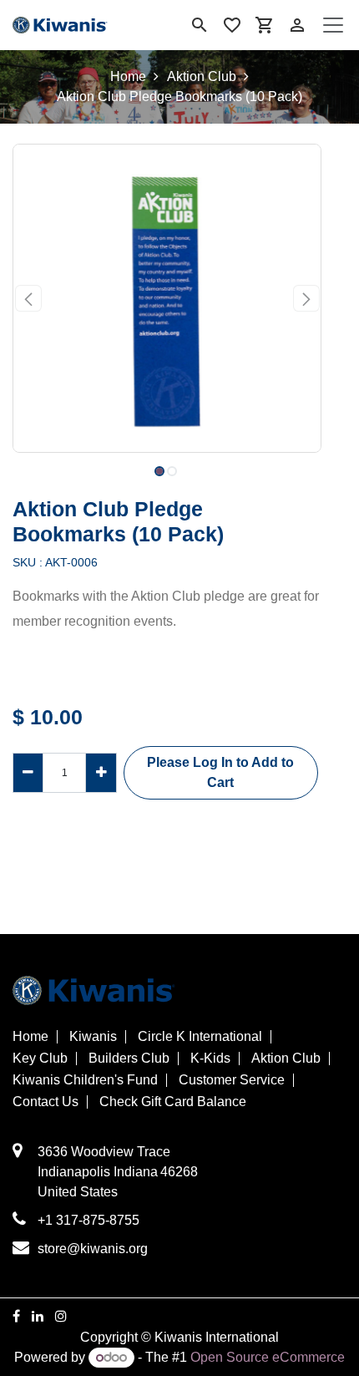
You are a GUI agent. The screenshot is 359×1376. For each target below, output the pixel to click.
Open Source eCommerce (267, 1357)
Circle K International (200, 1036)
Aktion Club (201, 76)
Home (128, 76)
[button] (28, 298)
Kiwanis (93, 1036)
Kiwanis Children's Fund (85, 1080)
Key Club (40, 1058)
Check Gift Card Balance (172, 1102)
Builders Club (128, 1058)
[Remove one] (28, 773)
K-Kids (210, 1058)
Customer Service (232, 1080)
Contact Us (45, 1102)
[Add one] (100, 773)
